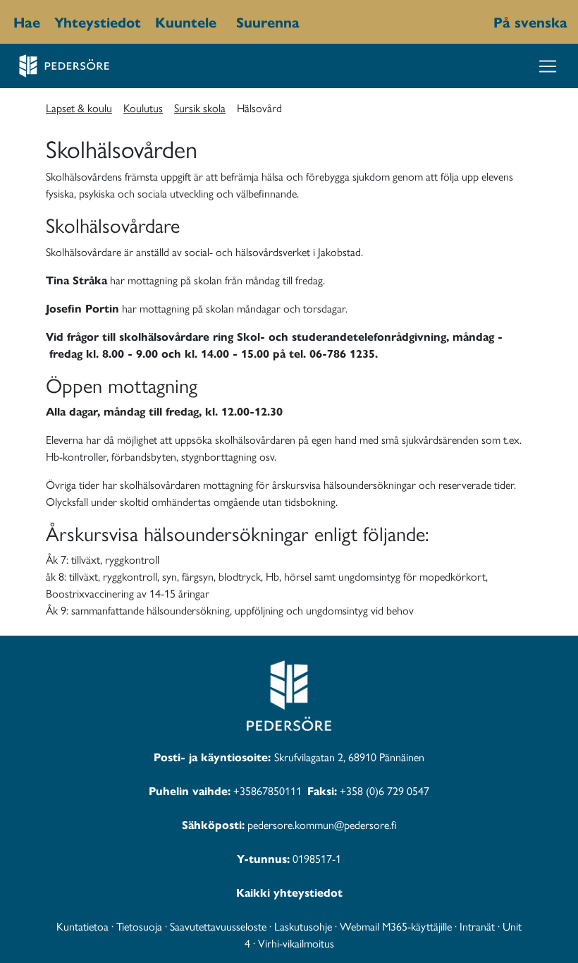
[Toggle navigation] (548, 66)
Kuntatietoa (82, 926)
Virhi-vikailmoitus (296, 943)
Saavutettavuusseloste (218, 926)
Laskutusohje (303, 926)
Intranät (477, 926)
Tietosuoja (139, 926)
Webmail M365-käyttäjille (396, 926)
